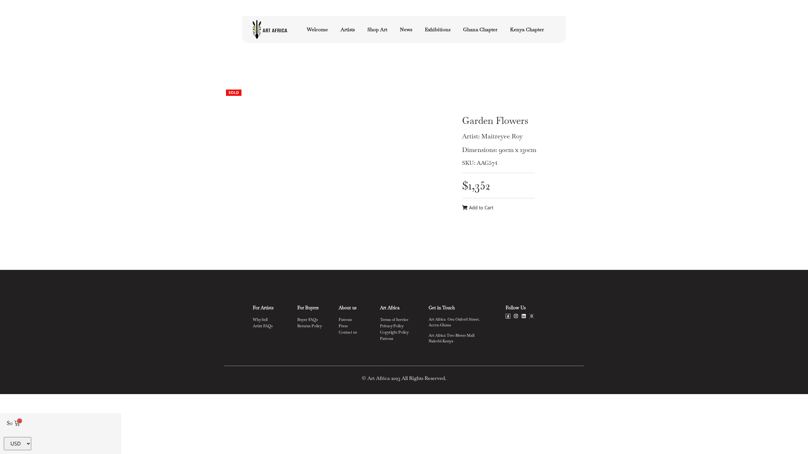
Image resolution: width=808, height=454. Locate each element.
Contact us (348, 332)
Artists (348, 29)
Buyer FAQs (307, 319)
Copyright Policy (394, 332)
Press (343, 326)
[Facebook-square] (508, 316)
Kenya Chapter (527, 29)
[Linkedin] (523, 316)
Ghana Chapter (480, 29)
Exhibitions (437, 29)
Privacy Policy (392, 326)
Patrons (345, 319)
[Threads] (531, 316)
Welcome (317, 29)
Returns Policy (309, 326)
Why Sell (260, 319)
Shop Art (377, 29)
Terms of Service (394, 319)
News (406, 29)
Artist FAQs (263, 326)
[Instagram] (516, 316)
